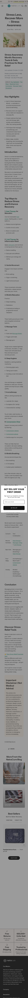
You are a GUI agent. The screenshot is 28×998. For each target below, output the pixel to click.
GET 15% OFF (14, 508)
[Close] (25, 487)
